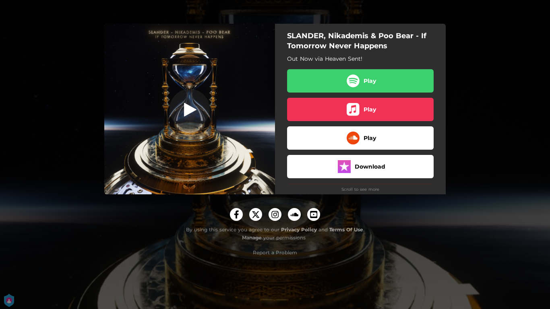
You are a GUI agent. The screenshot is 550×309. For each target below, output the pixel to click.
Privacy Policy (299, 230)
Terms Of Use (346, 230)
